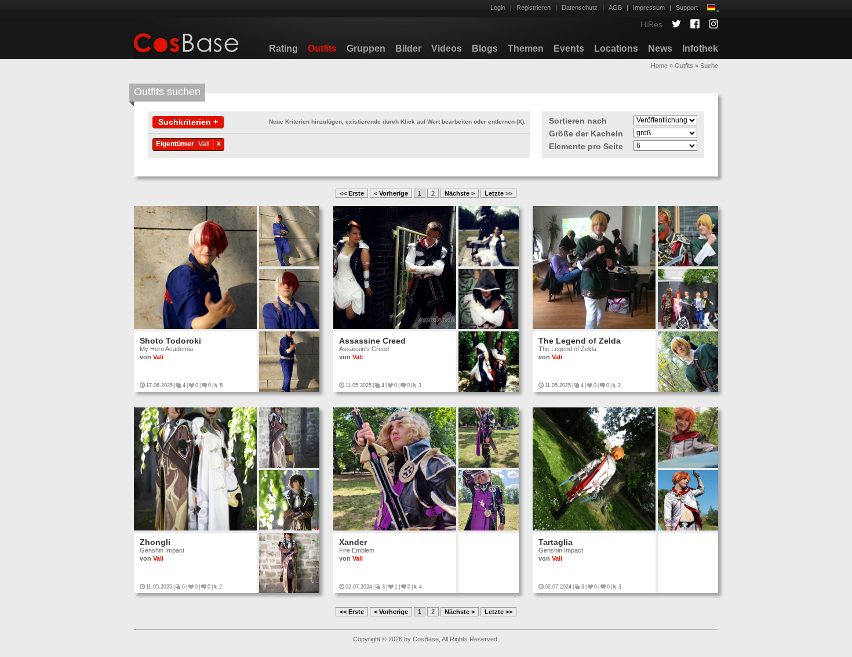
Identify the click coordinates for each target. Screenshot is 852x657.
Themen (526, 48)
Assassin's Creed (364, 348)
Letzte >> (498, 193)
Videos (446, 48)
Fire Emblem (356, 550)
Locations (616, 48)
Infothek (700, 48)
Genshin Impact (162, 550)
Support (687, 7)
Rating (283, 48)
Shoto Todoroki (170, 340)
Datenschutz (580, 7)
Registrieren (533, 7)
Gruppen (366, 48)
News (660, 48)
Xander (353, 542)
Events (569, 48)
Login (497, 7)
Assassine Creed (372, 340)
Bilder (408, 48)
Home (659, 65)
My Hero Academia (166, 348)
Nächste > (460, 193)
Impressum (649, 7)
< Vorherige (391, 193)
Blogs (485, 48)
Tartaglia (555, 542)
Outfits (322, 48)
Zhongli (155, 542)
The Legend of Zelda (579, 340)
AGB (615, 7)
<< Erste (352, 193)
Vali (204, 144)
